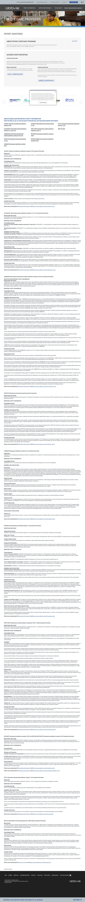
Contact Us (33, 875)
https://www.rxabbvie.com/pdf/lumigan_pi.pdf (44, 519)
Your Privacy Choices (64, 875)
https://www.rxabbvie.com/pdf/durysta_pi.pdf (44, 444)
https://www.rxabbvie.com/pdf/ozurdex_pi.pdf (44, 616)
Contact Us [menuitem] (64, 2)
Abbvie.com (16, 875)
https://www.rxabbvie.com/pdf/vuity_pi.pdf (43, 814)
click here (52, 858)
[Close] (55, 91)
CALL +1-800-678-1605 (15, 74)
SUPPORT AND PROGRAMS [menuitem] (44, 8)
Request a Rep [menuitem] (73, 2)
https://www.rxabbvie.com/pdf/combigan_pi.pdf (44, 386)
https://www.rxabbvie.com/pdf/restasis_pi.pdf (44, 768)
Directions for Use (22, 862)
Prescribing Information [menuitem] (55, 2)
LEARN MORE (74, 41)
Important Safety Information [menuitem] (42, 2)
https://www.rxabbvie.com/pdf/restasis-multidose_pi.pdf (46, 770)
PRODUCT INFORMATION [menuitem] (29, 8)
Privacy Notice (47, 875)
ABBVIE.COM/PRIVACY (46, 80)
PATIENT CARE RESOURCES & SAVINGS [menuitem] (72, 8)
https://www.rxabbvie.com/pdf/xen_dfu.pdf (40, 862)
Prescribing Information (23, 206)
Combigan (66, 96)
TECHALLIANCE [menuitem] (58, 8)
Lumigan (24, 96)
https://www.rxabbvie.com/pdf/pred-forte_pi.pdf (44, 729)
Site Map (10, 875)
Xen (9, 96)
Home (6, 875)
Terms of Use (39, 875)
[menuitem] (80, 2)
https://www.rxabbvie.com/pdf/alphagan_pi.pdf (44, 270)
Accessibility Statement (25, 875)
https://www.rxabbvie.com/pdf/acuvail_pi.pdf (43, 206)
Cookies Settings (54, 875)
